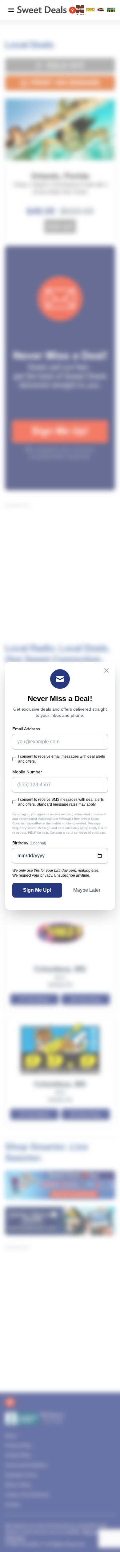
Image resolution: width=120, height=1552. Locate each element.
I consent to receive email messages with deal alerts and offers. (61, 759)
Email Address (26, 728)
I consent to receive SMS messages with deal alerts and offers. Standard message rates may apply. (61, 802)
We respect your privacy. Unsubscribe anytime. (51, 875)
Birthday (29, 842)
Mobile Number (27, 771)
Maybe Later (86, 890)
